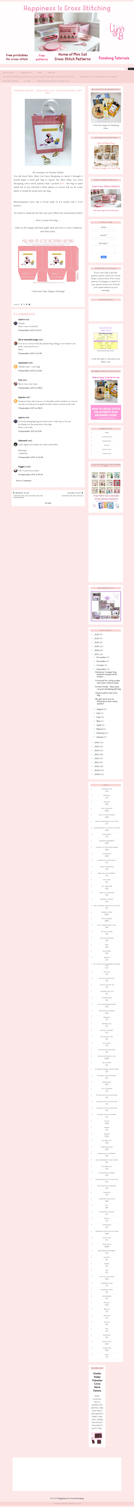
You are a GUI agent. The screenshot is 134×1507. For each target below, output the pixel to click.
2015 (96, 746)
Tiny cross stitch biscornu (106, 1186)
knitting (107, 1302)
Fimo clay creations (107, 892)
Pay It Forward (106, 1088)
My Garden (107, 1043)
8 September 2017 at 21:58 (30, 353)
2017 (96, 654)
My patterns (106, 1062)
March (100, 729)
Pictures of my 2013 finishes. (106, 1114)
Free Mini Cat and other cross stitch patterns (98, 77)
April (99, 725)
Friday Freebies (107, 918)
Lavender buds (107, 998)
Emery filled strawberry (107, 873)
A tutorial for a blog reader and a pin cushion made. (107, 681)
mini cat (107, 1309)
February (101, 733)
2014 (96, 750)
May (99, 721)
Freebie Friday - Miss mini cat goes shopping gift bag (108, 688)
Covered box (106, 853)
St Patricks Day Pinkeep (107, 1173)
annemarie (23, 363)
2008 (97, 774)
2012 (96, 758)
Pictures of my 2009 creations (106, 1095)
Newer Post (28, 495)
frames (106, 1263)
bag (107, 1205)
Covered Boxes (107, 437)
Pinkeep (106, 1127)
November (102, 661)
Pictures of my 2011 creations (107, 1108)
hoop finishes (106, 1296)
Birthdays (106, 795)
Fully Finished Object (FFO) (106, 925)
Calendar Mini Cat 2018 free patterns (107, 828)
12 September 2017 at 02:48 (30, 457)
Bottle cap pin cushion (107, 815)
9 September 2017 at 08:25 (30, 408)
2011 (96, 762)
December (102, 657)
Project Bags (106, 449)
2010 (96, 766)
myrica (21, 319)
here (62, 183)
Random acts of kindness (107, 1153)
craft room (107, 1237)
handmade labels (107, 1289)
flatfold (107, 1257)
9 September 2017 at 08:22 (30, 388)
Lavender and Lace (107, 991)
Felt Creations (107, 886)
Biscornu (107, 802)
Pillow (106, 1121)
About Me (51, 72)
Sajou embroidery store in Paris (107, 1160)
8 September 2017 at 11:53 (29, 330)
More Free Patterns (10, 81)
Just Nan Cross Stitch (106, 978)
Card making (106, 834)
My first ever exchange (107, 1049)
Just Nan (107, 972)
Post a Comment (23, 480)
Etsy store (107, 879)
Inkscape (107, 957)
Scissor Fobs (107, 453)
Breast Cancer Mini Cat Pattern (106, 821)
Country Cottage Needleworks (107, 847)
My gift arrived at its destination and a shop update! (106, 701)
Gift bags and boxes (107, 938)
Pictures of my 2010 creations (106, 1101)
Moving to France (106, 1030)
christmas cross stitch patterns (106, 1231)
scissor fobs (107, 1348)
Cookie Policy (26, 72)
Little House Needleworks (107, 1004)
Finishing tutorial (106, 899)
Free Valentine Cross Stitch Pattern (107, 905)
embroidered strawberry (107, 1250)
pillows (107, 1322)
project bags (106, 1341)
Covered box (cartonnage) (107, 860)
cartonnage (106, 1225)
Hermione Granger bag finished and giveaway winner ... (106, 674)
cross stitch (106, 1244)
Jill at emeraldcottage (28, 339)
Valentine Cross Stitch (107, 1199)
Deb (20, 380)
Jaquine (21, 397)
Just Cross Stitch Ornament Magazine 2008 (106, 964)
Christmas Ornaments (107, 841)
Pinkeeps (107, 1134)
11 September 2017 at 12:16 (30, 431)
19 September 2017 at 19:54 (30, 474)
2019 (96, 646)
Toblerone (107, 1192)
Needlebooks (106, 441)
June (99, 717)
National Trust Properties (106, 1075)
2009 (97, 770)
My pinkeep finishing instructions (107, 1069)
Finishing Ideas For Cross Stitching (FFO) (53, 81)
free (106, 1270)
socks (107, 1354)
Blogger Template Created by (67, 1503)
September (102, 669)
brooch (106, 1218)
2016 (96, 742)
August (100, 709)
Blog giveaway (106, 808)
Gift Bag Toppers (107, 931)
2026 (97, 634)
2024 (97, 642)
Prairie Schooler (107, 1147)
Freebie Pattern (106, 912)
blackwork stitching (106, 1212)
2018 (96, 650)
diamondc (22, 440)
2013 (96, 754)
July (99, 713)
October (101, 665)
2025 (97, 638)
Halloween (107, 951)
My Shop (28, 81)
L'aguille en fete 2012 (106, 985)
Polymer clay (107, 1140)
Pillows (107, 445)
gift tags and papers (107, 1276)
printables (107, 1335)
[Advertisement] (106, 548)
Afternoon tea (106, 789)
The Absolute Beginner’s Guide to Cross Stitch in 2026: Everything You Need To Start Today (38, 77)
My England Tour (107, 1036)
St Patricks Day (106, 1166)
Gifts (107, 944)
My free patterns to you (106, 1056)
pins (107, 1328)
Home (40, 72)
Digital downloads (107, 866)
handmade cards (107, 1283)
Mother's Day (106, 1023)
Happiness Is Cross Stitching (71, 1498)
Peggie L (22, 466)
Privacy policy (9, 72)
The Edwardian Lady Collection (106, 1179)
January (100, 737)
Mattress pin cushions (107, 1011)
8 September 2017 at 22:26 (30, 371)
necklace (107, 1315)
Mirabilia (107, 1017)
